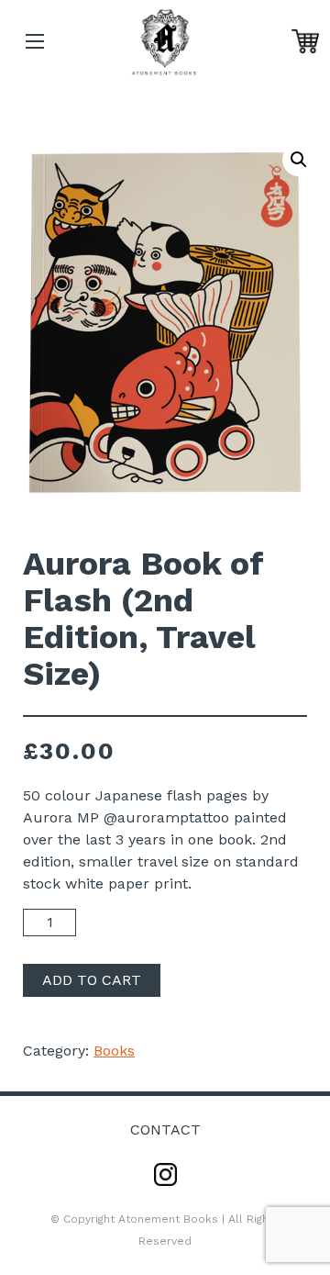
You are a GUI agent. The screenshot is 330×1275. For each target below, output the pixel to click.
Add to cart (91, 980)
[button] (298, 159)
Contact (165, 1129)
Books (114, 1050)
